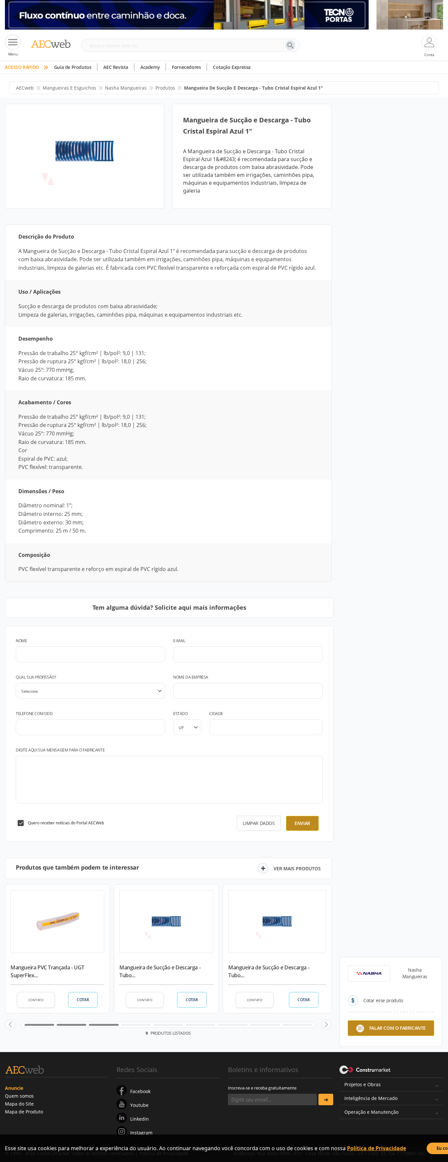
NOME (21, 641)
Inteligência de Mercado (370, 1098)
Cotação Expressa (232, 67)
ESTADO (180, 713)
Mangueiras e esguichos (69, 88)
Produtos (165, 88)
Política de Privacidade (376, 1148)
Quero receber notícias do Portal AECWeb (66, 823)
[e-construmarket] (365, 1069)
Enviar (302, 823)
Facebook (140, 1091)
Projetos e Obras (362, 1084)
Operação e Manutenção (371, 1112)
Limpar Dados (259, 823)
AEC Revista (115, 67)
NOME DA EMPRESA (190, 677)
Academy (150, 67)
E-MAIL (179, 641)
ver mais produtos (297, 868)
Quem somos (19, 1096)
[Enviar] (325, 1099)
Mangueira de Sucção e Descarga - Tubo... (159, 971)
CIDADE (216, 713)
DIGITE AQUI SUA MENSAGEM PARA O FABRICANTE (60, 750)
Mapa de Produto (24, 1112)
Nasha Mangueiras (126, 88)
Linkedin (139, 1119)
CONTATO (36, 1000)
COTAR (83, 1000)
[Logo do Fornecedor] (369, 973)
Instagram (141, 1133)
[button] (10, 1024)
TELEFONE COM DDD (34, 713)
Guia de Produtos (73, 67)
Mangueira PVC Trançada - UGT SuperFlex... (47, 971)
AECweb (25, 88)
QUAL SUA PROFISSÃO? (36, 677)
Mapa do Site (19, 1104)
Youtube (139, 1105)
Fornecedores (186, 67)
